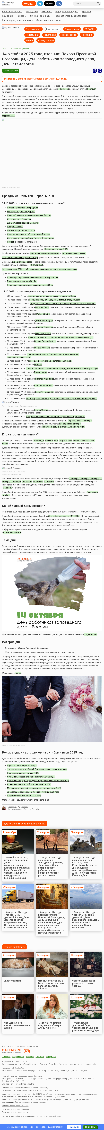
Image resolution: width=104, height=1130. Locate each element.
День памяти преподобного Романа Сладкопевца (30, 238)
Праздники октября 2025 (56, 249)
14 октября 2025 (11, 71)
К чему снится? (46, 40)
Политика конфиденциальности (15, 1112)
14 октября (63, 89)
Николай (85, 440)
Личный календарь (12, 11)
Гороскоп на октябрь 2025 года (22, 765)
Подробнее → (8, 116)
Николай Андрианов (44, 379)
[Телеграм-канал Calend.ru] (40, 3)
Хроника (86, 11)
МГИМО (38, 364)
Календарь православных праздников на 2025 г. (30, 285)
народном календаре (22, 262)
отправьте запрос (38, 1102)
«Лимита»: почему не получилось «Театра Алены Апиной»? (49, 1025)
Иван (69, 440)
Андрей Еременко (44, 327)
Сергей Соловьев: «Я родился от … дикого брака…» (83, 983)
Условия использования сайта (15, 1106)
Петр (92, 440)
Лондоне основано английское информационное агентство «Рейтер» (63, 303)
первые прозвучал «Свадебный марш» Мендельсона (54, 300)
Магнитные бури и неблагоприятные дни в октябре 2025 (34, 788)
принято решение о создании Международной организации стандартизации (62, 368)
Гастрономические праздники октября (20, 257)
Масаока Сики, (42, 307)
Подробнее (74, 1127)
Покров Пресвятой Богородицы (22, 208)
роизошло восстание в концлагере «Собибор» (50, 361)
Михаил (77, 440)
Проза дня (86, 34)
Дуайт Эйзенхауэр (44, 320)
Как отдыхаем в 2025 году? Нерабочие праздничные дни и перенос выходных (39, 269)
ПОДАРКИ (89, 29)
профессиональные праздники (44, 253)
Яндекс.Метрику (55, 1127)
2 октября (84, 479)
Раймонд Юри (43, 314)
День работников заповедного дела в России (29, 215)
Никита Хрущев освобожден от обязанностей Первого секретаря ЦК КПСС (61, 398)
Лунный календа (11, 532)
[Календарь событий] (11, 3)
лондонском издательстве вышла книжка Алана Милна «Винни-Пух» (60, 337)
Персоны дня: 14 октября (80, 421)
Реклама (30, 1056)
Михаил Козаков (42, 348)
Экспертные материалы (49, 20)
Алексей (49, 440)
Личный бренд (68, 34)
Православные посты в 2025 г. (22, 281)
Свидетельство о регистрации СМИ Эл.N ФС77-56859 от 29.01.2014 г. (30, 1090)
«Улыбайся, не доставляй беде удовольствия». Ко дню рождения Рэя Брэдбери (85, 1026)
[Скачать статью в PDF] (95, 71)
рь (20, 532)
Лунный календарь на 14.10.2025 (64, 516)
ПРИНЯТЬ (90, 1127)
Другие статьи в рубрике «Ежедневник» (25, 823)
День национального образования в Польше (28, 234)
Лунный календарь (40, 16)
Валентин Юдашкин (44, 392)
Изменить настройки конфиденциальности (20, 1116)
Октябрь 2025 (36, 265)
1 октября (91, 89)
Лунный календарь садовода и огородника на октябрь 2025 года (38, 780)
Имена (29, 40)
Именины (46, 11)
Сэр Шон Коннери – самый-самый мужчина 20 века (17, 1025)
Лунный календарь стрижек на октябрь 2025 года (31, 777)
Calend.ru (6, 48)
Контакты (40, 1056)
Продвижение (18, 1056)
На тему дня (32, 34)
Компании (7, 16)
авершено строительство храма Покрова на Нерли (52, 296)
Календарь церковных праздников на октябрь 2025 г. (32, 277)
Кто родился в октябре (70, 424)
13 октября (15, 482)
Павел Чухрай (40, 372)
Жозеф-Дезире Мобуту (45, 341)
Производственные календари (70, 16)
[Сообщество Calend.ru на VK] (59, 3)
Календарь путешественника (17, 20)
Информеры (51, 1056)
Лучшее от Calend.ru (14, 947)
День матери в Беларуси (19, 219)
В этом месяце (33, 29)
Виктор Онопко (41, 410)
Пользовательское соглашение (15, 1110)
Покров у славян (15, 226)
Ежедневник (53, 29)
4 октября (94, 479)
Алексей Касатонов (43, 385)
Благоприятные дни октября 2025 (23, 773)
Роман (5, 443)
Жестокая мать (13, 980)
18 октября (38, 482)
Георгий (63, 440)
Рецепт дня (50, 34)
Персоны (21, 16)
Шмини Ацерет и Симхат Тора (21, 230)
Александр (38, 440)
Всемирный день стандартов (21, 211)
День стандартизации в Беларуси (23, 223)
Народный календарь (66, 11)
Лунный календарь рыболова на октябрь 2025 (29, 784)
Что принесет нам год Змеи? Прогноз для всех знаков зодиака (37, 769)
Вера (56, 440)
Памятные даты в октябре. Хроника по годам (63, 427)
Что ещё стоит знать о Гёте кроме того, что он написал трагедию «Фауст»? (51, 984)
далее (18, 673)
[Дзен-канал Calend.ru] (49, 3)
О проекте (6, 1056)
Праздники (32, 11)
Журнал (14, 48)
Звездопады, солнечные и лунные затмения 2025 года (33, 792)
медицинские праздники (74, 253)
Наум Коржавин (43, 333)
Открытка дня (72, 29)
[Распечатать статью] (100, 71)
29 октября (49, 482)
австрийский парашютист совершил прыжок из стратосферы (55, 416)
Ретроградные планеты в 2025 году (24, 796)
